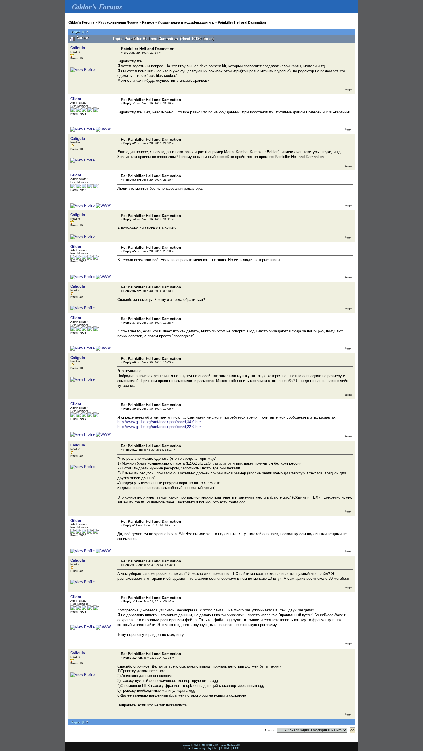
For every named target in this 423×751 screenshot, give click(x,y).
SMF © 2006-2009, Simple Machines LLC (221, 745)
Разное (148, 22)
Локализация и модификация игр (186, 22)
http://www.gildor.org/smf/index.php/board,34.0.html (160, 422)
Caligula (77, 48)
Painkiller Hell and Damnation (242, 22)
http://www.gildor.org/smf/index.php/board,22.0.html (160, 427)
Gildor (75, 99)
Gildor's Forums (81, 22)
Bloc (215, 748)
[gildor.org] (103, 129)
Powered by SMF (190, 745)
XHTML (225, 748)
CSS (236, 748)
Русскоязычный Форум (118, 22)
